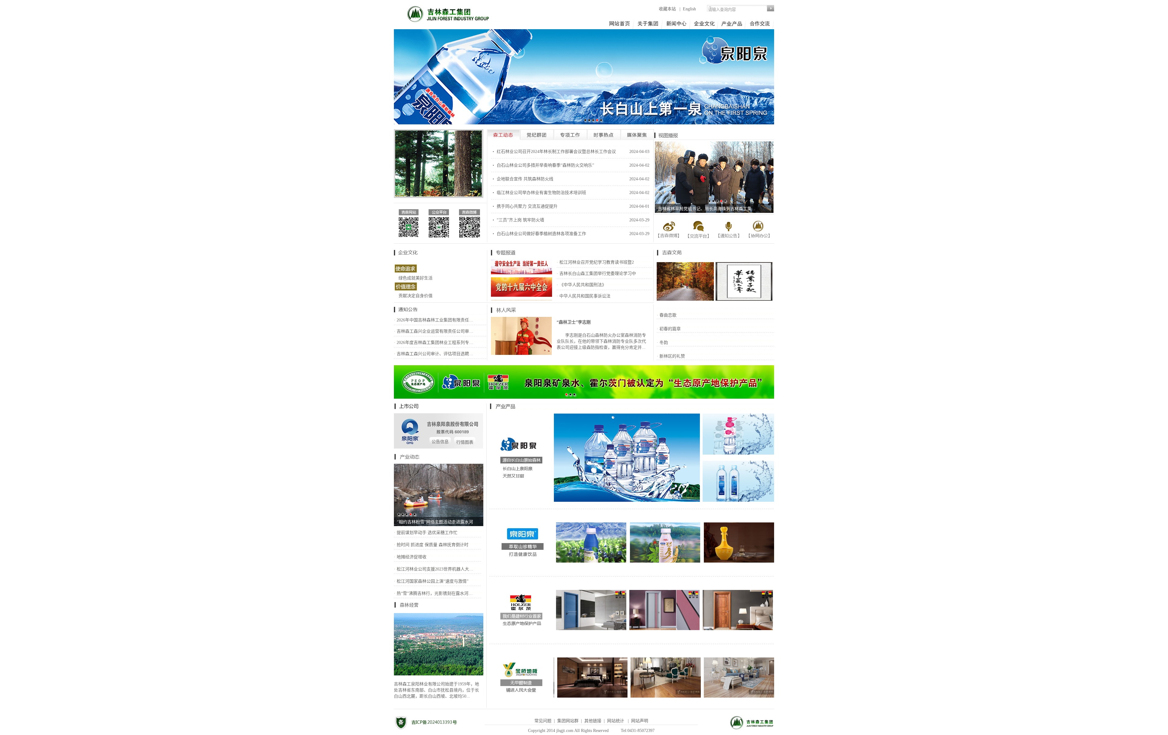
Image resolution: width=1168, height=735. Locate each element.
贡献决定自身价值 (415, 295)
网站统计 (615, 721)
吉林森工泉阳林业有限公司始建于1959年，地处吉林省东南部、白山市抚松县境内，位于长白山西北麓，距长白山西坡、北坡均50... (436, 690)
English (689, 9)
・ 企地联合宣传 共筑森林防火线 (522, 179)
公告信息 (440, 441)
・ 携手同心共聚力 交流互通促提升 (524, 206)
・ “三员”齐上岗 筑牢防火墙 (517, 220)
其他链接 (592, 721)
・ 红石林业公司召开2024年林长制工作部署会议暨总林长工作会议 (553, 151)
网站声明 (639, 721)
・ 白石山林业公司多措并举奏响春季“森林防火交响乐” (542, 165)
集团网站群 (568, 721)
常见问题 (542, 721)
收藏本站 (668, 9)
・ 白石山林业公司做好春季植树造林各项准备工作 (538, 233)
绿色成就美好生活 (415, 278)
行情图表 (464, 442)
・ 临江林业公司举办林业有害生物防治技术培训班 (538, 192)
